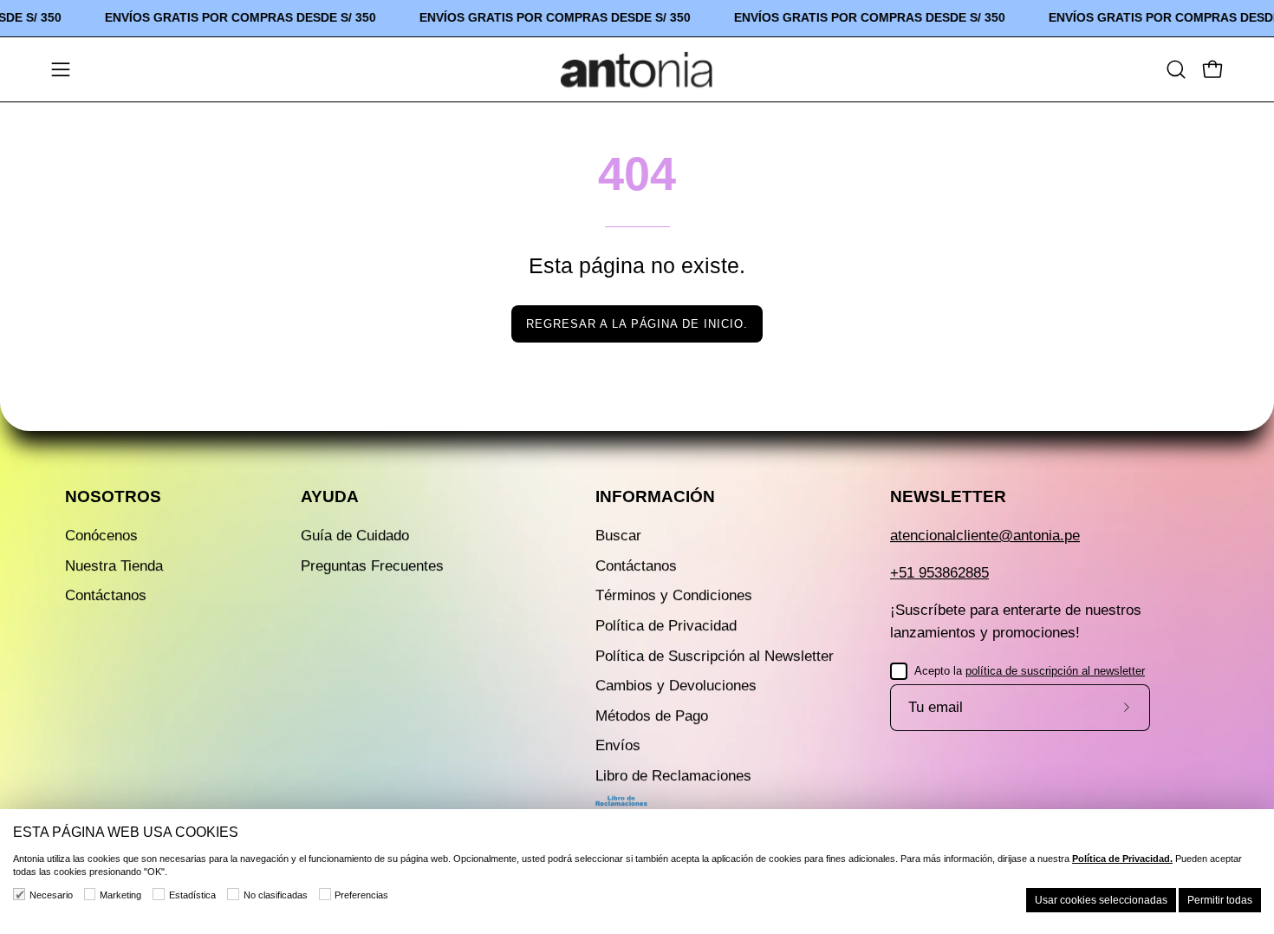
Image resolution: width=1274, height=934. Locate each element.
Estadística (192, 895)
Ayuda (330, 496)
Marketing (120, 895)
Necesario (51, 895)
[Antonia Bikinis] (637, 69)
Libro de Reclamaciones (673, 775)
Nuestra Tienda (114, 566)
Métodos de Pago (651, 716)
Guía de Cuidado (355, 535)
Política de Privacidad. (1122, 858)
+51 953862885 (939, 573)
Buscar (618, 535)
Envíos (617, 745)
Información (655, 496)
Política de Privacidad (666, 625)
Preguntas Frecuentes (372, 566)
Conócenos (101, 535)
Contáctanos (105, 595)
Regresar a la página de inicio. (637, 323)
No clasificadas (276, 895)
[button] (1176, 69)
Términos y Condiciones (673, 595)
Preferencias (361, 895)
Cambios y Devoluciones (676, 685)
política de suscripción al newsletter (1055, 670)
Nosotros (113, 496)
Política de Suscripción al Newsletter (714, 656)
